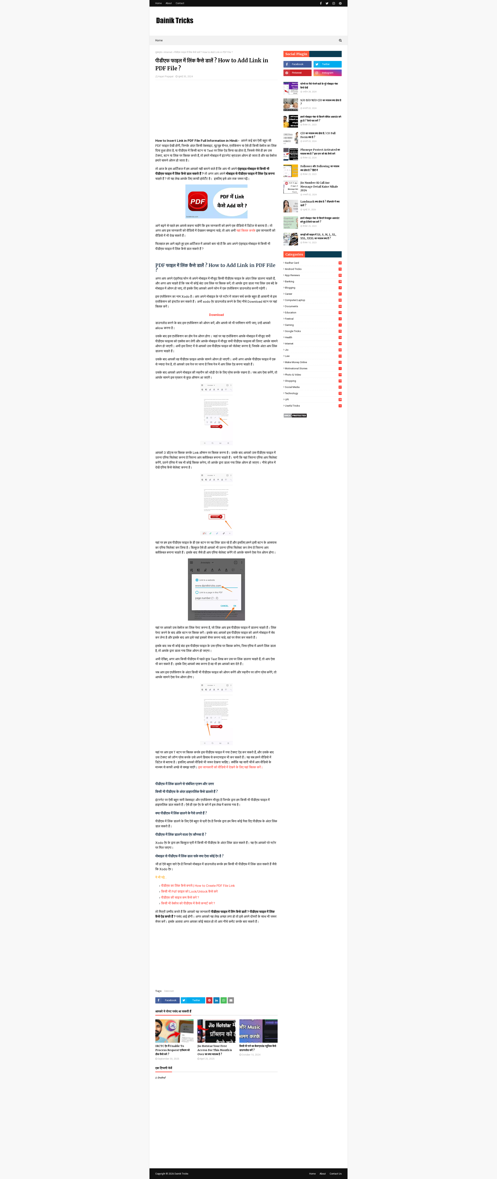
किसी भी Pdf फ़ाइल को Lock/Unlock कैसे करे (189, 891)
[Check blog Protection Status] (295, 417)
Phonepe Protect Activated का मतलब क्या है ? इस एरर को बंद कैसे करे (320, 151)
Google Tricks (313, 331)
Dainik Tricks (181, 1173)
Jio (313, 349)
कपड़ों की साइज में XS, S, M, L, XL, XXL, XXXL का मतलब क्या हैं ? (318, 236)
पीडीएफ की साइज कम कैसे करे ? (180, 897)
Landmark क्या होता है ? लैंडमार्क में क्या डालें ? (320, 203)
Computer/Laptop (313, 300)
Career (313, 293)
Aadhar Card (313, 262)
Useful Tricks (313, 405)
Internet (168, 52)
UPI (313, 399)
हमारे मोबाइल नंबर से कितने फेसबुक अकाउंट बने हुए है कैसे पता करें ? (319, 220)
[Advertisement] (216, 111)
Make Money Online (313, 362)
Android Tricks (313, 269)
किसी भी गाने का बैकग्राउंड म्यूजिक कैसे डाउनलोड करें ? (257, 1048)
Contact (180, 3)
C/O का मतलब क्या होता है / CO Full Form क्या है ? (317, 135)
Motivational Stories (313, 368)
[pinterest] (340, 3)
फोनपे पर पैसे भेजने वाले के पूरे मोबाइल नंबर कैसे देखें (319, 85)
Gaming (313, 324)
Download (216, 315)
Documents (313, 306)
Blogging (313, 287)
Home (158, 3)
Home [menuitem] (159, 40)
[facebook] (321, 3)
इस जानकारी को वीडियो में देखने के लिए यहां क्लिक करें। (231, 767)
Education (313, 312)
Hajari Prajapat (166, 76)
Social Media (313, 387)
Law (313, 356)
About (169, 3)
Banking (313, 281)
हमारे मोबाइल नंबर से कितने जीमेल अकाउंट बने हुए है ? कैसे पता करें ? (320, 118)
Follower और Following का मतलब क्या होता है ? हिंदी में (319, 168)
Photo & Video (313, 374)
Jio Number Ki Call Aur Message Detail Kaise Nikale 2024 (319, 186)
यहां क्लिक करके (246, 230)
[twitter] (327, 3)
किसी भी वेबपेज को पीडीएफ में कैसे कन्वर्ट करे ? (188, 903)
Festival (313, 318)
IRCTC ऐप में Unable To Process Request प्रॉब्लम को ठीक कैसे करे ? (172, 1050)
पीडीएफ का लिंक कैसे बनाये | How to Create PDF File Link (198, 886)
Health (313, 337)
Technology (313, 393)
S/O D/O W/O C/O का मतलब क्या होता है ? (320, 102)
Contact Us (336, 1173)
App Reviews (313, 275)
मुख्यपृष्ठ (158, 52)
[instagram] (333, 3)
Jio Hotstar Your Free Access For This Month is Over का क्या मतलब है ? (214, 1050)
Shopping (313, 380)
